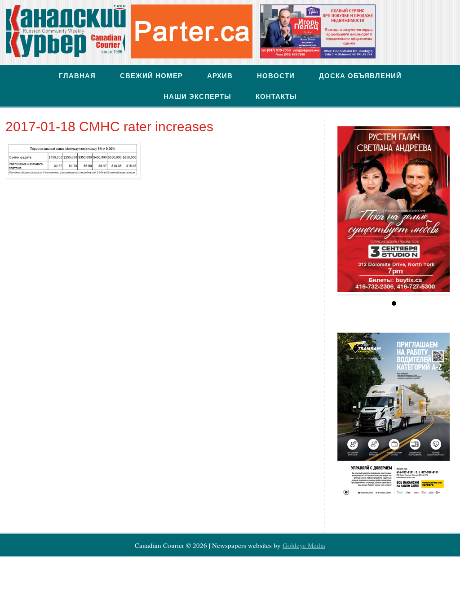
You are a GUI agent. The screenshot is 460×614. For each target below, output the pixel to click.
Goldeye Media (304, 545)
